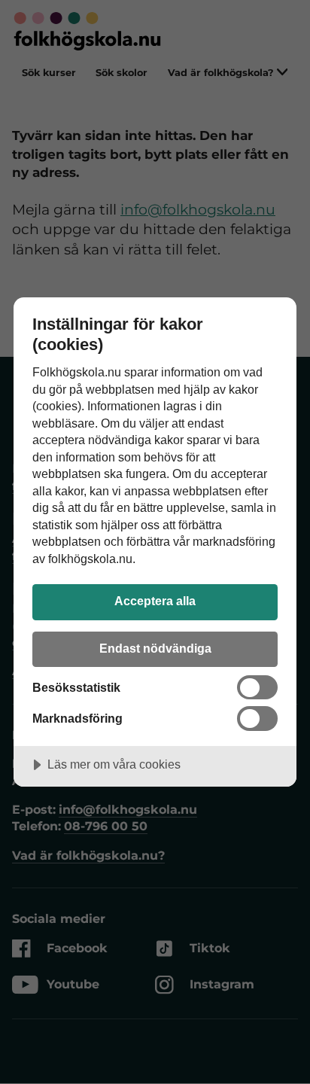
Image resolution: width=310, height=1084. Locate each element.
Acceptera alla (155, 600)
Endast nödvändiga (155, 648)
